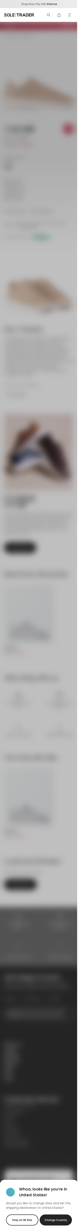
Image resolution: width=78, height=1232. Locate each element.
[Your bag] (59, 15)
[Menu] (69, 15)
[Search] (48, 15)
